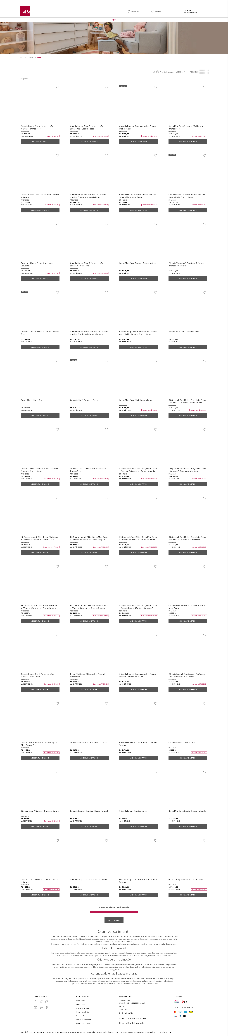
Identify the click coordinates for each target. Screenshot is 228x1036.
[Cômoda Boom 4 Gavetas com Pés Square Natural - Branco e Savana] (138, 652)
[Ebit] (184, 1001)
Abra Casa (23, 57)
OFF (114, 20)
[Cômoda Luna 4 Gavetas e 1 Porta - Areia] (89, 721)
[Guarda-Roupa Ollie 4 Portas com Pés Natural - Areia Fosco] (40, 652)
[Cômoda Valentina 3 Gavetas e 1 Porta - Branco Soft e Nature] (188, 242)
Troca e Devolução (82, 1012)
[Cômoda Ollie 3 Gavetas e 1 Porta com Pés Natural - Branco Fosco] (40, 447)
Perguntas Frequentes (83, 1016)
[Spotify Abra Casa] (41, 1007)
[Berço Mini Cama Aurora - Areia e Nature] (138, 242)
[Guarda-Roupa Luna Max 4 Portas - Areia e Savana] (138, 858)
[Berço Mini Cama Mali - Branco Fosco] (138, 378)
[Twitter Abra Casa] (41, 1002)
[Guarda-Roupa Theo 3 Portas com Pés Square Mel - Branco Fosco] (89, 105)
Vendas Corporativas (83, 1023)
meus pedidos (192, 12)
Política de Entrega (82, 1008)
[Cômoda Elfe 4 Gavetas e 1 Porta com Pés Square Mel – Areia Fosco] (138, 173)
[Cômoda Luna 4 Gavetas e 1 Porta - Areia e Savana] (138, 721)
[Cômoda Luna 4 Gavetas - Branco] (188, 721)
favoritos (158, 11)
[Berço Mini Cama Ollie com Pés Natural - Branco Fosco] (188, 105)
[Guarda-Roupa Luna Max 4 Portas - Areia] (89, 858)
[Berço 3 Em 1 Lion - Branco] (40, 378)
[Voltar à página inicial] (25, 11)
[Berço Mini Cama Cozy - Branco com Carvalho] (40, 242)
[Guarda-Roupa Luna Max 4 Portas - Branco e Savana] (40, 173)
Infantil (39, 57)
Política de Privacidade (84, 1020)
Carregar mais (114, 920)
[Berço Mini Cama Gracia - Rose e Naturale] (188, 789)
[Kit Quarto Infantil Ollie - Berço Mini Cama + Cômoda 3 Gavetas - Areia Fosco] (188, 447)
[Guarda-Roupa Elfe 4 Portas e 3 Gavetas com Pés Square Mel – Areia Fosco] (89, 173)
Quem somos (80, 1001)
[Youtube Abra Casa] (35, 1007)
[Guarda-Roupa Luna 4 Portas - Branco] (188, 858)
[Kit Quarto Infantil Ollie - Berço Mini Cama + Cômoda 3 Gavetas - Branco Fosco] (188, 515)
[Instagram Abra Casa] (47, 1002)
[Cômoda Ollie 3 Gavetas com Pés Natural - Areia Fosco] (188, 584)
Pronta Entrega (166, 72)
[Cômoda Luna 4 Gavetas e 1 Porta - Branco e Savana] (40, 858)
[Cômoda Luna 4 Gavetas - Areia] (138, 789)
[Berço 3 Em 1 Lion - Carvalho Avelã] (188, 310)
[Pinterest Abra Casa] (47, 1007)
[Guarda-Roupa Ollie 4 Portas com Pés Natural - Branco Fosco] (40, 105)
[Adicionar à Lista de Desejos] (57, 87)
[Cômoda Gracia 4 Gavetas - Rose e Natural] (89, 789)
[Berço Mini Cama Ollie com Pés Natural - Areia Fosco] (89, 652)
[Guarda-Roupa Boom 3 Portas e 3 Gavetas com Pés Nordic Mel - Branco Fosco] (138, 310)
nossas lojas (135, 11)
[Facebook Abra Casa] (35, 1002)
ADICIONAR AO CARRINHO (40, 142)
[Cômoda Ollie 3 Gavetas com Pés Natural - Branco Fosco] (89, 447)
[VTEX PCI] (176, 1001)
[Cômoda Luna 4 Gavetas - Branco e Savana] (40, 789)
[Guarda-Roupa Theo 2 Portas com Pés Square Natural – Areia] (89, 242)
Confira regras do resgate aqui (130, 2)
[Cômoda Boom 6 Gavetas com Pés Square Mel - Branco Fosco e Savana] (188, 652)
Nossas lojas (80, 1004)
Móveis (31, 57)
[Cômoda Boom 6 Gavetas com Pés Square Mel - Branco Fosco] (40, 721)
